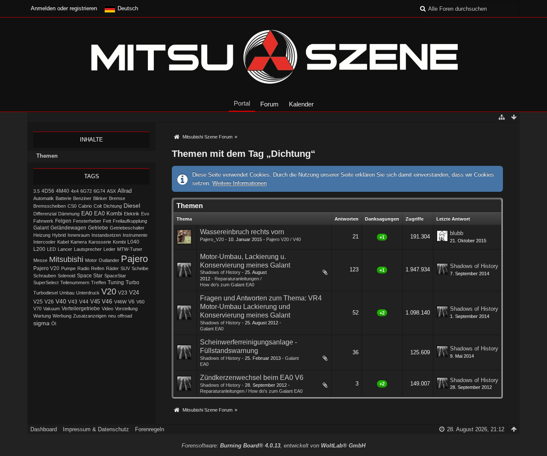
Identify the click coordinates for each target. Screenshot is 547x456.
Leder (109, 249)
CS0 (72, 206)
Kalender (301, 104)
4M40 (62, 191)
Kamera (79, 241)
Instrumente (135, 235)
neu (112, 315)
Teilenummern (74, 282)
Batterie (63, 198)
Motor (91, 260)
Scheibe (140, 268)
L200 (39, 249)
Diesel (132, 205)
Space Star (90, 275)
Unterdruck (88, 292)
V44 (83, 302)
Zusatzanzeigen (89, 315)
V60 (140, 301)
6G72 (86, 191)
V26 (49, 302)
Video (107, 308)
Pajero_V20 (212, 239)
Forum (269, 104)
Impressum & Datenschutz (96, 429)
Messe (40, 260)
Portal (242, 103)
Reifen (97, 268)
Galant (41, 227)
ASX (111, 191)
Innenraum (79, 235)
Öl (53, 323)
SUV (125, 268)
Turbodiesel (45, 292)
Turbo (132, 282)
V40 (61, 301)
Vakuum (51, 308)
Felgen (63, 221)
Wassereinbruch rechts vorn (242, 231)
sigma (41, 323)
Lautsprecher (88, 249)
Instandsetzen (106, 235)
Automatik (43, 198)
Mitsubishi (66, 259)
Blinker (100, 198)
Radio (83, 268)
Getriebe (98, 227)
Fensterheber (87, 221)
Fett (107, 221)
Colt (98, 206)
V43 (72, 302)
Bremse (117, 198)
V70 (37, 308)
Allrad (125, 191)
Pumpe (68, 268)
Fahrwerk (43, 221)
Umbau (66, 292)
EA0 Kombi (108, 213)
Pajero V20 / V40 (283, 239)
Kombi (119, 241)
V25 (38, 302)
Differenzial (44, 213)
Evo (145, 213)
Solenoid (66, 275)
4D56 (47, 191)
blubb (456, 233)
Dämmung (68, 213)
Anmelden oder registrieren (64, 8)
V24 (134, 293)
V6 (131, 302)
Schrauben (44, 275)
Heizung (41, 235)
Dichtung (112, 206)
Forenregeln (149, 429)
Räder (112, 268)
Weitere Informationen (239, 183)
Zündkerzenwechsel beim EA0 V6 (251, 377)
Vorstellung (126, 308)
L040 (133, 241)
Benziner (82, 198)
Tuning (116, 282)
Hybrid (59, 235)
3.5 (36, 191)
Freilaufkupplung (130, 221)
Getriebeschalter (127, 227)
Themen (47, 156)
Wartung (42, 315)
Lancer (65, 249)
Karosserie (99, 241)
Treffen (98, 282)
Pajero (134, 258)
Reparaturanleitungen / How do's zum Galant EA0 (251, 391)
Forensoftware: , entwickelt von (273, 445)
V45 (95, 301)
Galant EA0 (212, 328)
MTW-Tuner (129, 249)
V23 (122, 293)
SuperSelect (46, 282)
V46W (120, 301)
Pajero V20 (46, 268)
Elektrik (131, 213)
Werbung (62, 315)
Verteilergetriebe (81, 308)
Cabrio (85, 206)
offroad (125, 315)
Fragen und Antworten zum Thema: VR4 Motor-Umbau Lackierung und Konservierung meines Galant (261, 306)
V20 (108, 291)
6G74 (99, 191)
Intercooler (44, 241)
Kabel (63, 241)
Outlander (109, 260)
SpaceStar (115, 275)
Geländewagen (68, 227)
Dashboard (43, 429)
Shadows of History (220, 272)
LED (51, 249)
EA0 (86, 213)
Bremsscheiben (49, 206)
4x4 (75, 191)
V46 (107, 301)
